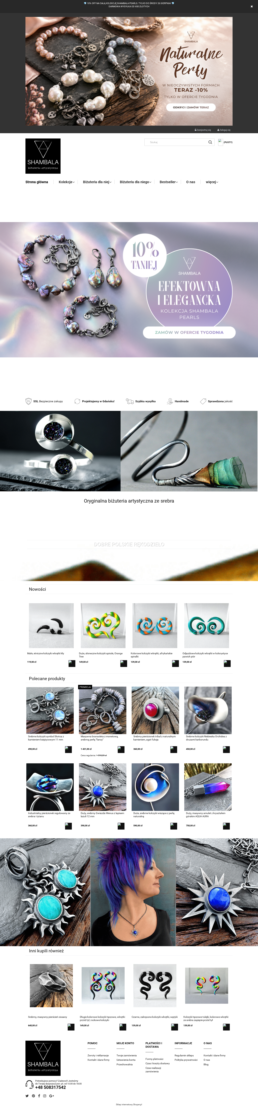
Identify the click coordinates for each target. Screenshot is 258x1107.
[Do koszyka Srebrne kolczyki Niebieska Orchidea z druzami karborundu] (226, 749)
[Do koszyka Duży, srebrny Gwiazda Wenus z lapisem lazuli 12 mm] (121, 826)
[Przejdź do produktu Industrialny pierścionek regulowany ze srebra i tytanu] (50, 787)
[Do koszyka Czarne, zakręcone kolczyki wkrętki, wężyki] (174, 1027)
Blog (206, 1064)
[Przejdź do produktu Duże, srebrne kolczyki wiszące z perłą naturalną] (155, 787)
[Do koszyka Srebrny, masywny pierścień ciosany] (71, 1027)
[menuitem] (39, 182)
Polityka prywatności (186, 1059)
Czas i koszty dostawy (157, 1063)
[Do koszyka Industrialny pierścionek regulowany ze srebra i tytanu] (68, 826)
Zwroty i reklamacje (98, 1055)
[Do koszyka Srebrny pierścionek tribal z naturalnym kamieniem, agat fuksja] (173, 749)
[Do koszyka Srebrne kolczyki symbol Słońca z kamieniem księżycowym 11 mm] (68, 749)
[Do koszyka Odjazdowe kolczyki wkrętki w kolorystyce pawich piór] (175, 663)
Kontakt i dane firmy (99, 1059)
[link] (129, 290)
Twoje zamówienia (127, 1055)
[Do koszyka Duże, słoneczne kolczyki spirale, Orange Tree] (71, 663)
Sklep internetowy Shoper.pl (129, 1104)
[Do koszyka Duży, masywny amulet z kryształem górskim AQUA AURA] (226, 826)
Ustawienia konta (126, 1059)
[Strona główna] (43, 156)
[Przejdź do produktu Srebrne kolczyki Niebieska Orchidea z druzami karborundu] (208, 710)
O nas (207, 1059)
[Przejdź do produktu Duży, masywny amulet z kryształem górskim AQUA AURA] (208, 787)
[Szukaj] (210, 142)
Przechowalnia (125, 1064)
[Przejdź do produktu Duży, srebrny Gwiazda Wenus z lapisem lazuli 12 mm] (102, 787)
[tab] (124, 389)
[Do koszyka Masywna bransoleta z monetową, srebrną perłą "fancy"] (121, 749)
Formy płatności (154, 1059)
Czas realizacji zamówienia (153, 1070)
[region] (129, 290)
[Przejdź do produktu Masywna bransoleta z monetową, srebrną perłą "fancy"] (102, 710)
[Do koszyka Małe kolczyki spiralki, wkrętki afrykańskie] (227, 663)
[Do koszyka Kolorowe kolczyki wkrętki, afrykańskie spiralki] (123, 663)
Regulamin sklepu (184, 1055)
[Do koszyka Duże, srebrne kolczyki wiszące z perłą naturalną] (173, 826)
